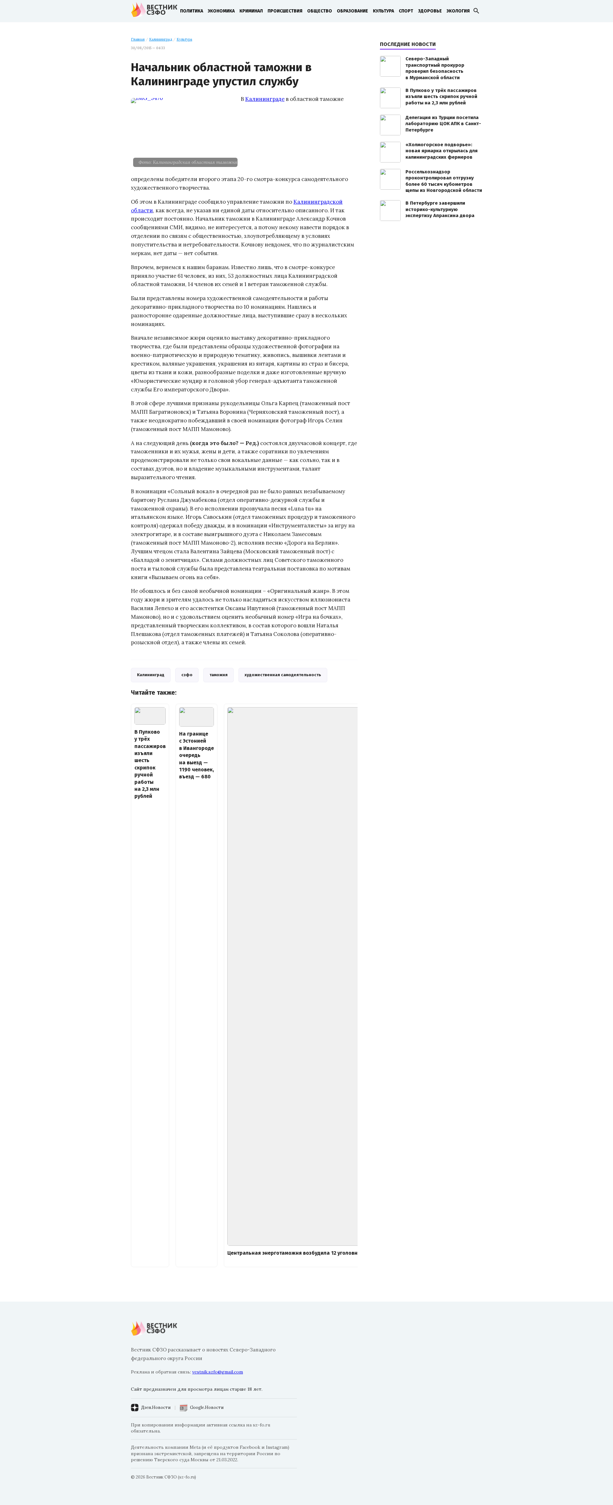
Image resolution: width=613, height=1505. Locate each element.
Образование (352, 11)
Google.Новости (206, 1407)
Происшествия (285, 11)
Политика (191, 11)
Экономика (221, 11)
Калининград (160, 39)
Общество (319, 11)
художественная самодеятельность (283, 674)
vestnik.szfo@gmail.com (217, 1372)
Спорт (406, 11)
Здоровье (430, 11)
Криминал (251, 11)
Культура (383, 11)
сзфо (187, 674)
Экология (458, 11)
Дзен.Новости (155, 1407)
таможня (218, 674)
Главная (138, 39)
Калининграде (264, 98)
